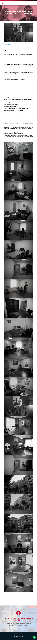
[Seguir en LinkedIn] (20, 597)
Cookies (20, 633)
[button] (34, 637)
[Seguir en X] (18, 597)
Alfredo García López (7, 44)
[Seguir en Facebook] (16, 597)
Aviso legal (17, 633)
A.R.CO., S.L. (19, 636)
